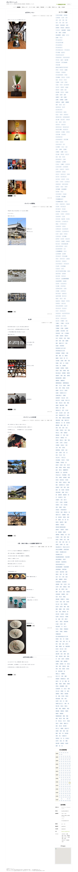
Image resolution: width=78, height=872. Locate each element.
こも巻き (42, 420)
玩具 (66, 589)
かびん (65, 112)
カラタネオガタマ (66, 117)
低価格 (39, 546)
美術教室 (57, 661)
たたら (62, 186)
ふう (45, 420)
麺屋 (56, 745)
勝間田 (64, 378)
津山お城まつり (58, 547)
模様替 (64, 532)
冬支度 (48, 420)
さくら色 (57, 154)
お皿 (65, 94)
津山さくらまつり (66, 547)
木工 (61, 504)
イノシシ (60, 79)
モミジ (61, 298)
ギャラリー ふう (11, 2)
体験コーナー (61, 343)
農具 (68, 691)
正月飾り (57, 537)
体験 (56, 343)
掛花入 (60, 482)
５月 (63, 20)
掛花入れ (64, 482)
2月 (61, 752)
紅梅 (60, 643)
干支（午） (58, 457)
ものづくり (64, 293)
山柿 (56, 452)
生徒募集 (63, 594)
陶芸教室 (61, 713)
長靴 (65, 703)
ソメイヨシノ (67, 181)
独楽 (56, 589)
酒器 (59, 696)
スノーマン (58, 179)
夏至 (65, 425)
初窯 (61, 370)
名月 (67, 397)
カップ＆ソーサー (59, 109)
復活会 (68, 467)
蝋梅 (66, 681)
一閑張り (62, 323)
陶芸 (68, 708)
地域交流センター (62, 415)
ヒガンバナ (68, 238)
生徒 (64, 591)
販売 (51, 546)
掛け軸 (67, 479)
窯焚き (61, 621)
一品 (66, 320)
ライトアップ (58, 308)
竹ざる (57, 629)
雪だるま (60, 720)
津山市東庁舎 (64, 561)
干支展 (67, 460)
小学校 (57, 442)
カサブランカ (58, 107)
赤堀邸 (62, 691)
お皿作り (57, 97)
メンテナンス (63, 291)
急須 (56, 469)
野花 (62, 698)
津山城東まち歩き (63, 552)
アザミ (57, 69)
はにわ (61, 233)
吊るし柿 (63, 397)
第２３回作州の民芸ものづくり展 (62, 636)
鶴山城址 (62, 743)
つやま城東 (64, 196)
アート (61, 37)
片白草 (57, 586)
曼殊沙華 (60, 494)
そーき (57, 181)
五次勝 (57, 335)
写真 (69, 360)
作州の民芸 (62, 345)
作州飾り (63, 353)
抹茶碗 (60, 477)
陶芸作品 (62, 711)
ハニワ (57, 233)
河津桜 (61, 544)
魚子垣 (57, 740)
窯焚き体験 (66, 621)
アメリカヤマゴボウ (59, 74)
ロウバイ (57, 318)
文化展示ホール (62, 484)
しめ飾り (62, 164)
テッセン (63, 209)
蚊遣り (57, 681)
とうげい (57, 214)
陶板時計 (64, 708)
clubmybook (62, 25)
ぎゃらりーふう (66, 127)
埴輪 (62, 420)
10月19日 (65, 15)
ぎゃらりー (64, 124)
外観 (56, 427)
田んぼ (60, 596)
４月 (60, 20)
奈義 (69, 430)
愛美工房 (57, 472)
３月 (56, 20)
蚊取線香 (57, 678)
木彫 (56, 507)
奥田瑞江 (65, 432)
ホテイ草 (63, 273)
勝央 (65, 375)
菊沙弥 (63, 668)
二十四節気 (67, 333)
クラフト (68, 132)
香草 (60, 733)
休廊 (56, 340)
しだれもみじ (58, 161)
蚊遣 (68, 678)
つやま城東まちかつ (59, 199)
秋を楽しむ (62, 616)
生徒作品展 (58, 594)
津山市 (64, 559)
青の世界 (64, 725)
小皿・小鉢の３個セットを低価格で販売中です (30, 543)
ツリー (57, 204)
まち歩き (64, 281)
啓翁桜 (57, 405)
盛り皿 (57, 606)
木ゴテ (57, 502)
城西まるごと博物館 (66, 417)
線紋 (68, 653)
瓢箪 (56, 591)
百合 (61, 604)
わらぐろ (57, 320)
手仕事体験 (64, 474)
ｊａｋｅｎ (58, 30)
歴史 (61, 537)
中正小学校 (63, 330)
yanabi (57, 37)
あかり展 (66, 59)
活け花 (57, 571)
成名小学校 (65, 472)
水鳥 (66, 542)
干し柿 (60, 455)
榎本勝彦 (60, 532)
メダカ (65, 288)
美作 (59, 658)
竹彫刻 (61, 629)
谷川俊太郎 (58, 688)
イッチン (68, 77)
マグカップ (58, 278)
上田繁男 (66, 328)
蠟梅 (56, 683)
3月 (63, 752)
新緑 (56, 489)
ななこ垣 (63, 219)
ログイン (69, 4)
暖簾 (63, 492)
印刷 (14, 195)
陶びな (66, 706)
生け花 (60, 591)
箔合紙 (67, 638)
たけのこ (57, 186)
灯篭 (51, 420)
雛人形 (60, 718)
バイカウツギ (58, 226)
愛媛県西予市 (65, 469)
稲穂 (59, 619)
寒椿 (65, 440)
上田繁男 (57, 330)
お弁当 (67, 92)
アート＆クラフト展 (59, 42)
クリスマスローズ (59, 139)
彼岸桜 (60, 467)
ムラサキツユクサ (59, 288)
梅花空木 (61, 522)
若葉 (68, 666)
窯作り (66, 619)
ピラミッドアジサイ (59, 246)
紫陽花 (60, 646)
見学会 (57, 686)
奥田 (61, 432)
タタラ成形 (58, 189)
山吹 (66, 450)
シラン (57, 169)
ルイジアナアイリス (65, 313)
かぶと (57, 114)
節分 (61, 641)
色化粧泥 (61, 663)
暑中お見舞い (58, 492)
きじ (56, 122)
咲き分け (60, 402)
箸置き (57, 641)
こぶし (63, 146)
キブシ (64, 122)
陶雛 (64, 716)
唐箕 (65, 402)
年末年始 (62, 462)
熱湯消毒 (57, 584)
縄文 (56, 656)
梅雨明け (57, 524)
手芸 (56, 477)
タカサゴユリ (58, 184)
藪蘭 (65, 676)
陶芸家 (67, 711)
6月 (69, 756)
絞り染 (57, 648)
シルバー (67, 169)
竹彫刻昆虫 (66, 629)
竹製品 (61, 631)
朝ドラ (65, 499)
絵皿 (61, 651)
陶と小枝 (57, 706)
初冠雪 (67, 368)
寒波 (69, 440)
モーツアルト (58, 293)
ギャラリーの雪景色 (30, 203)
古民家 (57, 392)
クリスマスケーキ (59, 137)
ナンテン (68, 219)
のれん (57, 223)
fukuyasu (62, 27)
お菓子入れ (58, 102)
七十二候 (67, 323)
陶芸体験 (42, 7)
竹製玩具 (65, 631)
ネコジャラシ (58, 221)
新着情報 (18, 7)
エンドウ (57, 87)
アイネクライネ (58, 57)
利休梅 (64, 370)
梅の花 (57, 522)
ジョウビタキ (65, 166)
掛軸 (69, 482)
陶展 (60, 708)
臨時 (61, 661)
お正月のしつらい (29, 12)
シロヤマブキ (58, 171)
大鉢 (65, 430)
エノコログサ (66, 84)
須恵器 (57, 730)
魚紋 (61, 740)
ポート (63, 268)
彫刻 (56, 467)
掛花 (56, 482)
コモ (56, 149)
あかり (62, 59)
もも (65, 298)
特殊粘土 (64, 586)
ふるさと (68, 258)
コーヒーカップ (58, 144)
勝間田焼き (63, 380)
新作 (61, 487)
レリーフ (63, 315)
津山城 (57, 552)
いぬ (56, 79)
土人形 (67, 410)
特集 (69, 586)
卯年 (60, 387)
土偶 (56, 412)
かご (64, 104)
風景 (61, 730)
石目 (56, 611)
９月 (66, 22)
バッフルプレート (65, 231)
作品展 (57, 345)
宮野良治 (62, 437)
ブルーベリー (62, 258)
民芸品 (57, 539)
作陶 (67, 353)
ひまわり (68, 241)
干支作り (63, 460)
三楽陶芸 (57, 328)
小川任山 (65, 442)
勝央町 (68, 375)
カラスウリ (66, 114)
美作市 (63, 658)
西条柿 (68, 683)
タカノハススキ (65, 184)
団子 (63, 410)
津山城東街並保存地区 (60, 557)
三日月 (65, 325)
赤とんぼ (57, 691)
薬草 (62, 676)
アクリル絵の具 (64, 62)
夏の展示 (68, 422)
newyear (68, 30)
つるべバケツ (62, 204)
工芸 (64, 452)
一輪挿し (57, 323)
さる (56, 156)
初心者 (57, 370)
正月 (51, 15)
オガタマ (62, 87)
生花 (56, 596)
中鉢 (62, 333)
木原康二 (57, 504)
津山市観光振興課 (59, 566)
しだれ (64, 159)
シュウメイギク (58, 166)
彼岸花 (64, 467)
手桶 (69, 474)
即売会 (63, 387)
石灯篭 (67, 609)
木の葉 (61, 502)
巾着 (56, 455)
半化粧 (64, 385)
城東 (60, 417)
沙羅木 (57, 544)
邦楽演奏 (66, 693)
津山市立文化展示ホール (60, 564)
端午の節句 (58, 626)
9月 (63, 757)
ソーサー (61, 181)
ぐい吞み (63, 132)
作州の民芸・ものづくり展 (60, 348)
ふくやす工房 (58, 253)
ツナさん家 (58, 196)
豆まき (65, 688)
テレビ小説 (58, 211)
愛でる (60, 469)
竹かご (65, 626)
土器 (65, 412)
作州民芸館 (58, 353)
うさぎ (62, 82)
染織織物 (63, 514)
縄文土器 (60, 656)
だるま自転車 (64, 189)
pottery (63, 35)
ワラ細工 (62, 320)
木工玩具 (65, 504)
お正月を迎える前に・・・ (30, 657)
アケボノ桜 (58, 64)
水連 (60, 542)
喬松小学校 (62, 405)
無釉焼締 (60, 579)
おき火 (62, 89)
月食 (61, 499)
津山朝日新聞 (66, 566)
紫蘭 (56, 646)
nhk (56, 32)
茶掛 (56, 668)
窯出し (57, 621)
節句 (64, 641)
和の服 (63, 400)
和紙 (56, 402)
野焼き (67, 696)
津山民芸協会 (58, 569)
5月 (66, 20)
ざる (60, 156)
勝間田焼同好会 (58, 382)
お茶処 (57, 99)
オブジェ (62, 92)
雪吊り (48, 206)
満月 (61, 574)
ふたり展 (63, 253)
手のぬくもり (58, 474)
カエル (60, 104)
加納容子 (57, 375)
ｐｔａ (67, 35)
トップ (14, 7)
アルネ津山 (58, 77)
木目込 (64, 507)
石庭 (64, 609)
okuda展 (64, 32)
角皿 (66, 686)
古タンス (61, 390)
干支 (64, 455)
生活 (67, 594)
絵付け (57, 651)
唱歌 (68, 402)
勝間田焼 (57, 380)
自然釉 (57, 663)
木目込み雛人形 (63, 509)
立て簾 (61, 624)
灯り (60, 576)
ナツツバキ (58, 219)
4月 (65, 752)
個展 (60, 355)
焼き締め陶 (64, 581)
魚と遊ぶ (67, 738)
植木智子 (62, 529)
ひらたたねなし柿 (65, 243)
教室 (56, 484)
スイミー (57, 174)
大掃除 (57, 430)
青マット (57, 728)
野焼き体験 (58, 698)
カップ (63, 107)
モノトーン (64, 296)
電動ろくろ (66, 723)
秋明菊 (67, 616)
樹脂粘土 (62, 534)
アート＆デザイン (59, 45)
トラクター (68, 214)
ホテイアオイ (58, 273)
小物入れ (62, 445)
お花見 (65, 97)
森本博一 (57, 529)
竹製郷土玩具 (58, 634)
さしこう (67, 154)
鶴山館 (67, 743)
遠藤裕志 (57, 693)
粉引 (56, 643)
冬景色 (57, 365)
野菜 (65, 698)
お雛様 (63, 102)
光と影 (30, 319)
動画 (61, 375)
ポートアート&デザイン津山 (61, 271)
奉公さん (57, 432)
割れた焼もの (58, 373)
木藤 (61, 512)
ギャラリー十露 (58, 129)
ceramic (57, 25)
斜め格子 (57, 487)
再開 (65, 360)
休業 (60, 340)
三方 (61, 325)
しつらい (48, 15)
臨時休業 (65, 661)
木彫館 (60, 507)
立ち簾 (57, 624)
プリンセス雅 (64, 256)
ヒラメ (66, 246)
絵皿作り (64, 651)
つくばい (64, 194)
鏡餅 (66, 701)
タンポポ (57, 191)
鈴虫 (61, 701)
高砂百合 (57, 738)
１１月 (63, 17)
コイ (64, 144)
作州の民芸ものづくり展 (60, 350)
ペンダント (58, 268)
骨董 (56, 735)
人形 (56, 338)
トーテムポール (64, 211)
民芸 (68, 537)
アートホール (67, 49)
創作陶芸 (63, 373)
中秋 (67, 330)
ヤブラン (68, 301)
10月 (65, 757)
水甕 (68, 539)
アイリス (57, 59)
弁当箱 (61, 465)
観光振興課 (62, 686)
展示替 (63, 450)
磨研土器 (64, 611)
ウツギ (61, 84)
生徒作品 (68, 591)
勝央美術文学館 (58, 378)
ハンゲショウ (58, 236)
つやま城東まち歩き (59, 201)
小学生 (61, 442)
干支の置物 (58, 460)
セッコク (63, 179)
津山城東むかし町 (59, 554)
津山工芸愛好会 (58, 559)
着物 (68, 606)
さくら (66, 151)
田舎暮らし (63, 599)
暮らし (67, 492)
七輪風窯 (57, 325)
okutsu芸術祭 (58, 35)
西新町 (64, 683)
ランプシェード (62, 310)
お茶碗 (66, 99)
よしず (66, 305)
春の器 (63, 489)
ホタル (69, 271)
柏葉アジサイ (58, 514)
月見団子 (57, 499)
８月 (63, 22)
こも (66, 146)
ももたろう (58, 301)
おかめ (67, 87)
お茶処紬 (61, 99)
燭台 (61, 584)
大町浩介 (61, 430)
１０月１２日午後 (59, 15)
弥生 (65, 465)
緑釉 (65, 653)
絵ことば (61, 648)
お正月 (61, 94)
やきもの (63, 301)
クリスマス (64, 134)
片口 (69, 584)
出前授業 (64, 365)
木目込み (57, 509)
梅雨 (65, 522)
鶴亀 (66, 740)
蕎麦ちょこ (58, 673)
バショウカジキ (65, 228)
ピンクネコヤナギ (59, 248)
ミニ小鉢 (57, 286)
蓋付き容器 (60, 671)
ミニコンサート (63, 283)
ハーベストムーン (63, 223)
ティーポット (58, 209)
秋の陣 (57, 616)
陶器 (56, 708)
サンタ (63, 156)
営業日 (57, 407)
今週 (65, 338)
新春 (68, 487)
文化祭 (67, 484)
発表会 (67, 599)
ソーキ (67, 179)
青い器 (60, 725)
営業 (66, 405)
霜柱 (56, 725)
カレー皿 (57, 119)
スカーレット (63, 174)
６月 (56, 22)
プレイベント (58, 261)
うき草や (57, 82)
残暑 (65, 537)
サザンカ (62, 154)
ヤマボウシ (58, 303)
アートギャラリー (59, 47)
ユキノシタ (64, 303)
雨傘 (64, 718)
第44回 (57, 638)
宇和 (64, 435)
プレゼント (64, 261)
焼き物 (65, 579)
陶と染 (62, 706)
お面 (56, 104)
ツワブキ (57, 206)
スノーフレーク (63, 176)
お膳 (61, 97)
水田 (56, 542)
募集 (59, 7)
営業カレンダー (25, 7)
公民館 (62, 360)
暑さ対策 (67, 489)
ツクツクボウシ (58, 194)
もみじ (57, 298)
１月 (66, 17)
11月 (68, 757)
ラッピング (64, 308)
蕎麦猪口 (63, 673)
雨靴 (67, 718)
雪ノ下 (64, 720)
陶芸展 (57, 713)
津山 (67, 544)
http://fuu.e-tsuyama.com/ (65, 831)
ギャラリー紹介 (32, 7)
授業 (69, 477)
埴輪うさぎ (67, 420)
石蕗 (60, 611)
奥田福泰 (42, 546)
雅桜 (56, 718)
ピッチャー (58, 241)
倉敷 (56, 355)
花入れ (68, 663)
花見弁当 (64, 666)
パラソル (65, 233)
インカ (65, 79)
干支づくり (64, 457)
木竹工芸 (57, 512)
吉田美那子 (58, 397)
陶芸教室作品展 (58, 716)
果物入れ (65, 512)
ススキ (68, 174)
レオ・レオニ (58, 315)
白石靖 (67, 601)
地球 (68, 415)
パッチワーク (58, 231)
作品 (66, 343)
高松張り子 (64, 735)
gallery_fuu (67, 27)
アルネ (66, 74)
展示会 (63, 447)
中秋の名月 (58, 333)
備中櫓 (66, 355)
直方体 (61, 606)
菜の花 (67, 668)
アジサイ (61, 69)
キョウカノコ (65, 129)
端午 (65, 624)
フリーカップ (58, 256)
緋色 (61, 653)
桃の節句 (60, 517)
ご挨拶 (62, 151)
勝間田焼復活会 (66, 382)
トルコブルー (58, 216)
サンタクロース (58, 159)
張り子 (68, 465)
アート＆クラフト (59, 40)
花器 (56, 666)
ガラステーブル (58, 117)
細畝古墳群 (68, 646)
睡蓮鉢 (60, 609)
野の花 (63, 696)
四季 (63, 407)
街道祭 (60, 683)
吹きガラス (58, 400)
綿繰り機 (57, 653)
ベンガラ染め (63, 266)
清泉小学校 (62, 571)
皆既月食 (65, 604)
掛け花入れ (62, 479)
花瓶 (60, 666)
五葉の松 (61, 335)
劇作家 (68, 373)
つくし (62, 191)
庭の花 (57, 465)
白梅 (61, 601)
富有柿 (57, 440)
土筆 (68, 412)
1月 (59, 752)
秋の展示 (62, 614)
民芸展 (61, 539)
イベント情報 (47, 7)
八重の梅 (57, 360)
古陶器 (64, 395)
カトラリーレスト (59, 112)
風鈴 (64, 730)
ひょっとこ (58, 243)
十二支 (60, 385)
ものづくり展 (58, 296)
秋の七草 (57, 614)
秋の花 (67, 614)
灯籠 (66, 576)
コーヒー (61, 141)
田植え (64, 596)
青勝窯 (62, 728)
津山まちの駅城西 (59, 549)
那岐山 (62, 693)
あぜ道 (66, 69)
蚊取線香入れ (63, 678)
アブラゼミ (58, 72)
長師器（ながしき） (59, 703)
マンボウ (57, 283)
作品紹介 (63, 7)
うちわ (57, 84)
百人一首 (57, 604)
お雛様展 (67, 102)
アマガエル (64, 72)
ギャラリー (32, 420)
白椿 (64, 601)
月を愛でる (60, 497)
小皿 (46, 546)
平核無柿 (57, 462)
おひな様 (57, 92)
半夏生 (68, 385)
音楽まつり (67, 728)
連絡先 (38, 7)
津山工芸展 (67, 557)
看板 (65, 606)
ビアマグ (57, 238)
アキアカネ (58, 62)
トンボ (63, 216)
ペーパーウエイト (59, 263)
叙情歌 (57, 390)
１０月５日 (58, 17)
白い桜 (57, 601)
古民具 (66, 390)
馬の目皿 (66, 733)
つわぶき (68, 204)
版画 (61, 586)
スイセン (63, 171)
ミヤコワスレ (63, 286)
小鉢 (48, 546)
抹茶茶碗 (64, 477)
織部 (65, 656)
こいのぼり (58, 146)
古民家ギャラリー (63, 392)
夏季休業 (57, 425)
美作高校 (67, 658)
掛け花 (57, 479)
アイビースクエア (66, 57)
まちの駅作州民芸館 (65, 278)
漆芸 (66, 574)
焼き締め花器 (58, 581)
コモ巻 (60, 149)
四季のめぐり (58, 410)
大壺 (66, 427)
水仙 (65, 539)
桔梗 (68, 517)
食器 (67, 730)
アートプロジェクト (59, 49)
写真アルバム (54, 7)
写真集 (57, 363)
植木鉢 (67, 529)
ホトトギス (58, 276)
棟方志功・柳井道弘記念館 (60, 527)
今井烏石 (60, 338)
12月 (70, 757)
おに (65, 89)
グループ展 (66, 139)
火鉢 (56, 576)
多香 (60, 427)
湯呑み (57, 574)
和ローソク (68, 400)
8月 (61, 754)
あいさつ (63, 52)
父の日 (65, 584)
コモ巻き (57, 151)
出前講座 (57, 368)
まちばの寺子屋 (58, 281)
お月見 (57, 94)
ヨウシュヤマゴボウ (59, 305)
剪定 (68, 370)
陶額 (67, 716)
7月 (59, 754)
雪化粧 (68, 720)
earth (67, 25)
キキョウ (68, 119)
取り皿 (67, 387)
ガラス (61, 114)
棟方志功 (62, 524)
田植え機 (57, 599)
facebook (57, 27)
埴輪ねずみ (58, 422)
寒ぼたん (61, 440)
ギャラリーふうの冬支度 (29, 417)
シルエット (62, 169)
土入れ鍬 (60, 412)
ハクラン (63, 226)
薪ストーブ (58, 676)
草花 (60, 668)
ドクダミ (62, 214)
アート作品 (58, 52)
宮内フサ (57, 437)
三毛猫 (62, 328)
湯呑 (66, 571)
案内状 (64, 517)
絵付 (65, 648)
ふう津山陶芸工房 (59, 251)
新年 (65, 487)
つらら (66, 201)
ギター (60, 122)
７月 (60, 22)
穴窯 (62, 619)
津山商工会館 (66, 549)
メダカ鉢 (57, 291)
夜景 (63, 427)
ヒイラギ (62, 238)
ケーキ (57, 141)
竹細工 (57, 631)
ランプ (57, 310)
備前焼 (57, 358)
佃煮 (63, 340)
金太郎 (57, 701)
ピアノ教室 (64, 236)
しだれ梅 (63, 161)
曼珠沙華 (64, 494)
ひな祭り (63, 241)
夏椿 (61, 425)
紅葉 (63, 643)
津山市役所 (58, 561)
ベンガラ (57, 266)
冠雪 (61, 363)
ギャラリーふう (43, 15)
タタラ (66, 186)
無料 (56, 579)
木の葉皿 (65, 502)
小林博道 (57, 445)
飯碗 (56, 733)
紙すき (67, 643)
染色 (68, 514)
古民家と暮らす (58, 395)
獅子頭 (63, 589)
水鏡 (63, 542)
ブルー (57, 258)
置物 (68, 656)
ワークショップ (63, 318)
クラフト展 (58, 134)
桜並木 (59, 519)
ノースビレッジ (65, 221)
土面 (56, 415)
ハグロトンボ (58, 228)
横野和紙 (57, 534)
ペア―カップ (66, 263)
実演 (67, 435)
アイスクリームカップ (60, 54)
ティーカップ (63, 206)
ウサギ (66, 82)
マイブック (64, 276)
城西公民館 (58, 420)
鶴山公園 (57, 743)
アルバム (63, 77)
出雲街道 (62, 368)
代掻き (68, 338)
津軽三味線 (64, 569)
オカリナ (57, 89)
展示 (60, 447)
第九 (61, 638)
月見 (65, 497)
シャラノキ (68, 164)
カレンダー (63, 119)
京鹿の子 (66, 335)
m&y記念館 (64, 30)
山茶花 (60, 452)
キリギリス (58, 132)
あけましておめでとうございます (62, 67)
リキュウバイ (58, 313)
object (60, 32)
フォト (65, 251)
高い (60, 735)
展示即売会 (58, 450)
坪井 (56, 417)
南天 (56, 387)
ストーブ (57, 176)
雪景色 (51, 206)
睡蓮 (56, 609)
